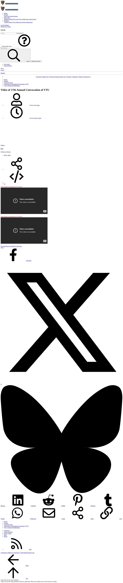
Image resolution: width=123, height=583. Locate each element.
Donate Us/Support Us (84, 77)
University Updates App (42, 77)
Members (6, 21)
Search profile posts (27, 22)
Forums (6, 15)
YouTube (69, 77)
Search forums (14, 16)
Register (3, 73)
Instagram (75, 77)
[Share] (16, 169)
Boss (38, 105)
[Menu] (1, 6)
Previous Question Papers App (58, 77)
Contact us (7, 530)
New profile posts (23, 19)
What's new (7, 18)
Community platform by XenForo (17, 552)
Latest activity (32, 19)
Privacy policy (8, 533)
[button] (24, 46)
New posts (7, 16)
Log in (2, 70)
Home (5, 13)
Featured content (8, 19)
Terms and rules (8, 532)
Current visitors (8, 22)
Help (5, 535)
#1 (4, 184)
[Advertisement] (61, 132)
